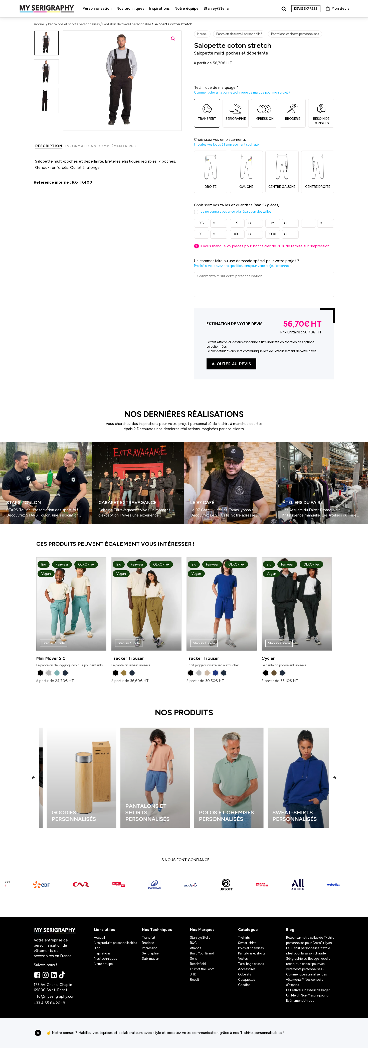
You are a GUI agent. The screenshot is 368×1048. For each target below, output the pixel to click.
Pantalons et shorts (251, 953)
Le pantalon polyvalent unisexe (290, 615)
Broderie (148, 943)
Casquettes (246, 979)
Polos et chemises (251, 948)
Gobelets (244, 974)
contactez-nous (311, 1032)
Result (194, 979)
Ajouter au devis (231, 364)
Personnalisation (97, 8)
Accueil (39, 24)
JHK (193, 974)
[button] (173, 38)
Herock (202, 34)
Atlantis (195, 948)
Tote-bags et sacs (251, 964)
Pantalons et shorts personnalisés (74, 24)
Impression (149, 948)
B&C (193, 943)
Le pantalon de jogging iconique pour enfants (69, 615)
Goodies (244, 985)
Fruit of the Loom (202, 969)
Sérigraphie (150, 953)
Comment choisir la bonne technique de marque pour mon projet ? (242, 92)
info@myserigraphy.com (55, 996)
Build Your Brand (202, 953)
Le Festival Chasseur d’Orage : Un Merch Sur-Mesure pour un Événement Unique (308, 995)
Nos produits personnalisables (115, 943)
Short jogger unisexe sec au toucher (215, 615)
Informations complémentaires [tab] (100, 146)
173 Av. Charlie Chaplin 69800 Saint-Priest (53, 987)
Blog (97, 948)
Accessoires (246, 969)
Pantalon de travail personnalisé (126, 24)
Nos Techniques (157, 929)
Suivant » (14, 526)
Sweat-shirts (247, 943)
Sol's (193, 958)
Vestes (243, 958)
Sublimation (150, 958)
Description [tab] (48, 146)
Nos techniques (130, 8)
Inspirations (159, 8)
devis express (305, 9)
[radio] (40, 673)
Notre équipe (186, 8)
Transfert (148, 937)
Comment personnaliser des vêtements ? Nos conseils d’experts (306, 979)
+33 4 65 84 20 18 (49, 1003)
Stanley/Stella (216, 8)
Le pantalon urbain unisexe (140, 615)
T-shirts (244, 937)
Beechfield (198, 964)
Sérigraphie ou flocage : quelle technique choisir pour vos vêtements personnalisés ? (308, 964)
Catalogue (248, 929)
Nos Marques (202, 929)
